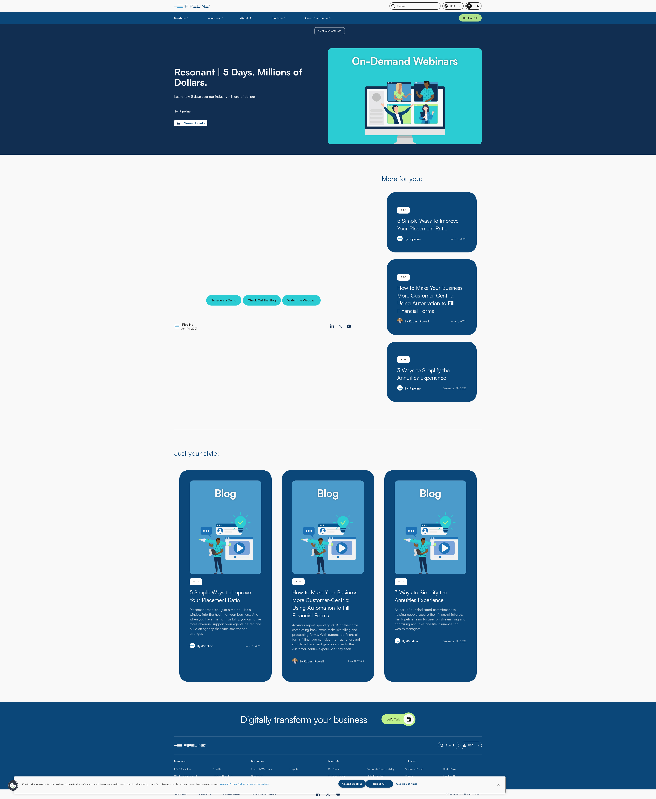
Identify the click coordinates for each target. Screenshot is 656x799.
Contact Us (449, 775)
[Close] (498, 785)
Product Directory (223, 775)
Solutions (180, 18)
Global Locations (375, 775)
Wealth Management (185, 775)
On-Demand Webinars (329, 31)
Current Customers (316, 18)
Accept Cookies (352, 783)
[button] (13, 785)
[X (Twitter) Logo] (340, 326)
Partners (277, 18)
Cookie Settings (406, 783)
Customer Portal (414, 769)
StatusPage (449, 769)
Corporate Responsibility (380, 769)
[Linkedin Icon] (332, 326)
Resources (213, 18)
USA (452, 6)
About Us (246, 18)
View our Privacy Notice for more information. (244, 784)
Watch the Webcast (301, 300)
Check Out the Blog (262, 300)
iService (409, 775)
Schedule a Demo (223, 300)
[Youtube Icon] (349, 326)
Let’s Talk (393, 719)
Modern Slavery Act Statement (264, 794)
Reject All (379, 783)
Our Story (333, 769)
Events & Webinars (261, 769)
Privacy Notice (180, 794)
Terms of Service (205, 794)
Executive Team (336, 775)
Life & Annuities (182, 769)
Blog (403, 210)
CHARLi (217, 769)
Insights (294, 769)
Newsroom (257, 775)
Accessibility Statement (231, 794)
